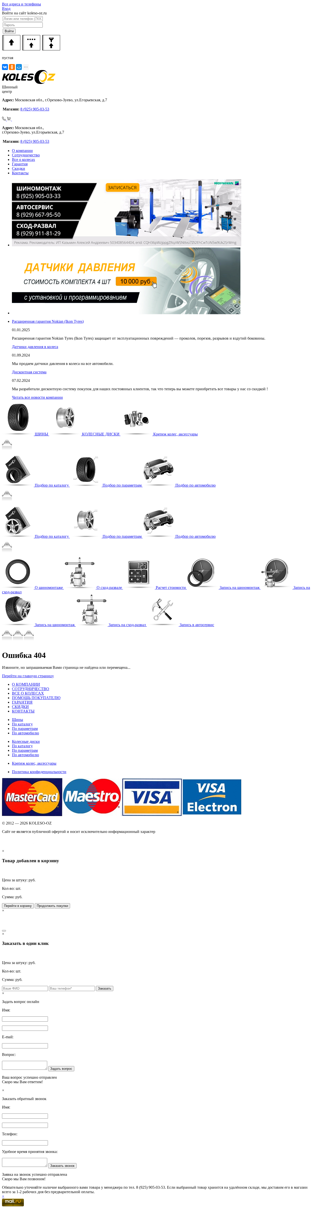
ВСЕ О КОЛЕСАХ (28, 693)
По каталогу (22, 724)
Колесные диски (26, 741)
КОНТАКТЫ (23, 711)
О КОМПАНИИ (26, 684)
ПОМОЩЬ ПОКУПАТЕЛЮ (36, 698)
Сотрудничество (26, 155)
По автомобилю (25, 733)
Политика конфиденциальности (39, 772)
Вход (6, 8)
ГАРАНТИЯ (22, 702)
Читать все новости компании (37, 397)
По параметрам (25, 728)
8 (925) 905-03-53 (34, 109)
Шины (17, 719)
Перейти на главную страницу (28, 676)
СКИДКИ (20, 707)
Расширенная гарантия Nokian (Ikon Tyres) (48, 321)
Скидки (18, 168)
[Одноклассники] (12, 67)
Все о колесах (23, 159)
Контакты (20, 173)
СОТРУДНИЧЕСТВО (30, 689)
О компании (22, 150)
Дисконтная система (29, 372)
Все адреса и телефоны (21, 4)
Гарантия (20, 164)
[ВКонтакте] (5, 67)
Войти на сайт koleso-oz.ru (24, 13)
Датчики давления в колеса (35, 347)
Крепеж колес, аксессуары (34, 763)
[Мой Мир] (19, 67)
